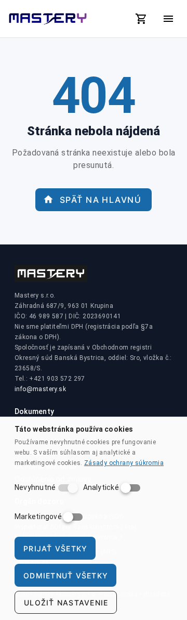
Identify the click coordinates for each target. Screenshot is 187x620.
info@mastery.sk (40, 389)
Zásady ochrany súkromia (124, 463)
